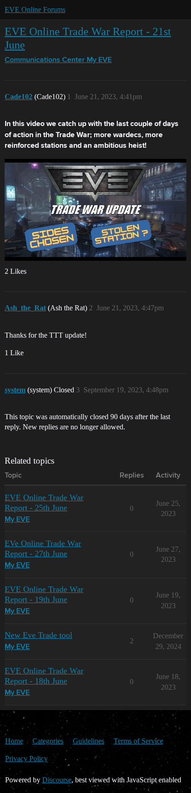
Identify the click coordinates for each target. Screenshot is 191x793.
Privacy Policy (26, 758)
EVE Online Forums (35, 9)
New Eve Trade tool (38, 635)
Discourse (56, 780)
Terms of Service (138, 741)
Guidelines (88, 741)
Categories (48, 741)
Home (14, 741)
